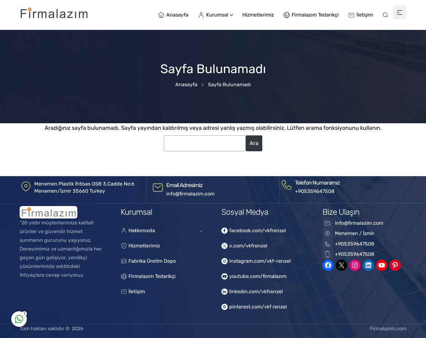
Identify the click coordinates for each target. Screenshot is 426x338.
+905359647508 (314, 191)
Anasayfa (186, 84)
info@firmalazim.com (190, 194)
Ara (254, 143)
